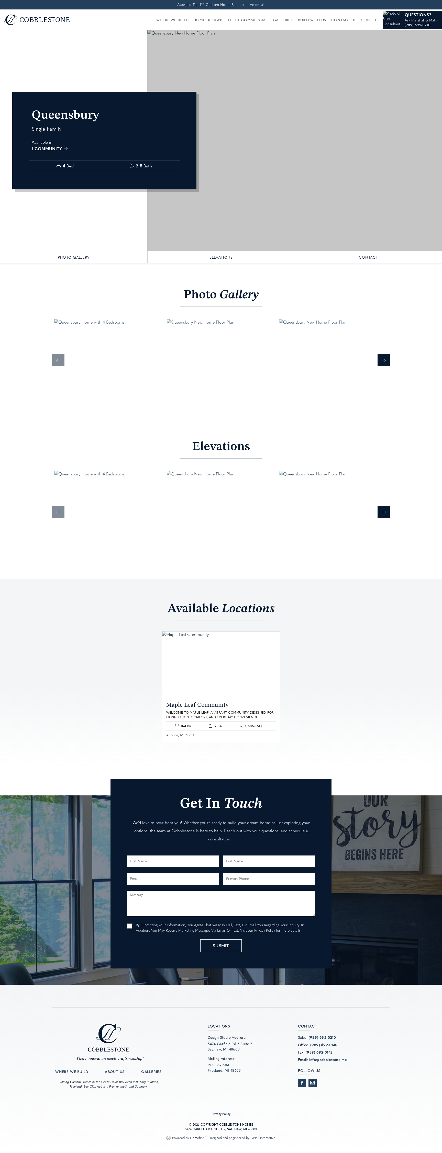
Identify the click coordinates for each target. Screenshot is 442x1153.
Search (368, 19)
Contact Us (344, 19)
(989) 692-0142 (319, 1052)
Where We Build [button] (172, 19)
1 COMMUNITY (47, 148)
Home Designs (208, 19)
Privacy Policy (264, 930)
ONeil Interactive (262, 1138)
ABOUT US (115, 1071)
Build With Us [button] (312, 19)
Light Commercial (248, 19)
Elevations (221, 257)
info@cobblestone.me (328, 1059)
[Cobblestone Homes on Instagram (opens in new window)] (312, 1083)
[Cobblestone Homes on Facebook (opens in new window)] (302, 1083)
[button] (58, 360)
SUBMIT (221, 945)
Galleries (283, 19)
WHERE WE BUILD (71, 1071)
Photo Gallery (73, 257)
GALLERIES (151, 1071)
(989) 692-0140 (324, 1044)
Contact (368, 257)
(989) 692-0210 (322, 1037)
